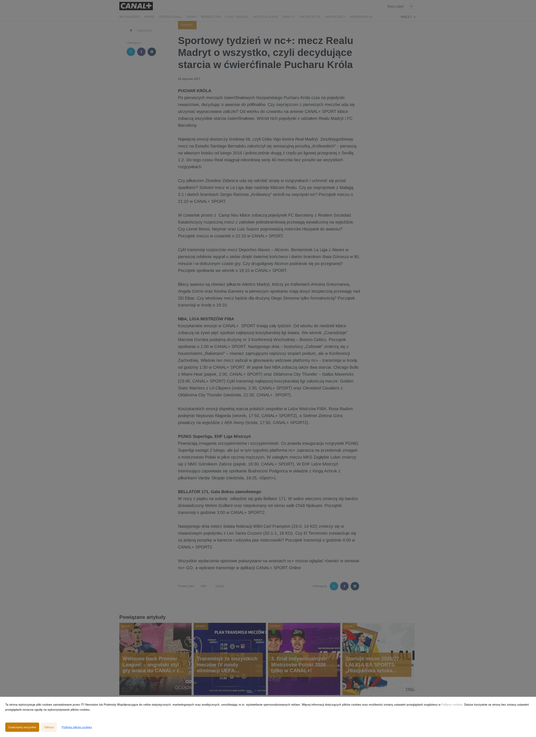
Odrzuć (49, 727)
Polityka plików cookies (77, 727)
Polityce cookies (452, 704)
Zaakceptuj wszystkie (22, 727)
